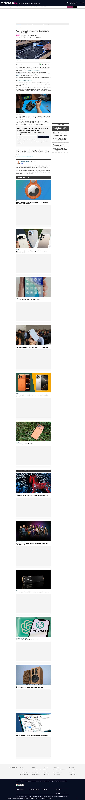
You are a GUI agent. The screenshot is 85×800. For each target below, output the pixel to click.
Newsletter (48, 64)
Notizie (17, 35)
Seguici (42, 64)
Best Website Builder (24, 774)
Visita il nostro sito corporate (60, 781)
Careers (44, 792)
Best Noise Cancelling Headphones (59, 769)
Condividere (20, 64)
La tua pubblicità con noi (34, 792)
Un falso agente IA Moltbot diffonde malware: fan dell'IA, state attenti (60, 128)
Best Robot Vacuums (73, 774)
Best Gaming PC (35, 772)
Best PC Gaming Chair (36, 774)
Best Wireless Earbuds (57, 772)
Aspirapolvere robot (35, 24)
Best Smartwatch (47, 774)
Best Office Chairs (56, 774)
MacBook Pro (37, 70)
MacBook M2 (18, 74)
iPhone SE (30, 80)
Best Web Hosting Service (25, 772)
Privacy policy (45, 789)
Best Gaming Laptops (36, 769)
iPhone (21, 27)
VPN (28, 7)
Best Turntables (56, 767)
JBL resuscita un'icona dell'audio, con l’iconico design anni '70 (61, 149)
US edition (32, 798)
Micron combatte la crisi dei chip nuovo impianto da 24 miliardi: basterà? (60, 139)
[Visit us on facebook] (70, 3)
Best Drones (71, 772)
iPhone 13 (25, 80)
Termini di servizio (30, 140)
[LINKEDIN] (22, 163)
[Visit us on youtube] (74, 3)
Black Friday (25, 24)
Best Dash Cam (72, 769)
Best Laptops (34, 767)
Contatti (40, 7)
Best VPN (21, 767)
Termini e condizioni (20, 789)
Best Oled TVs (46, 772)
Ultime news (22, 7)
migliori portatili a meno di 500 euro (25, 156)
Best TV (45, 769)
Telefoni (17, 27)
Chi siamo (18, 792)
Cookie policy (58, 789)
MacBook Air (30, 70)
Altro (45, 7)
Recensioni (34, 7)
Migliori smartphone (47, 24)
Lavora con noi (57, 24)
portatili (17, 75)
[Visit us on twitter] (72, 3)
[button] (82, 2)
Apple (24, 74)
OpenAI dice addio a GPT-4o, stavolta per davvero (60, 145)
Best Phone (46, 767)
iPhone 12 (20, 80)
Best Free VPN (22, 769)
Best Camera (71, 767)
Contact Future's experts (34, 789)
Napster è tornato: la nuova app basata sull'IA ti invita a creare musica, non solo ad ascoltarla (61, 134)
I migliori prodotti (13, 7)
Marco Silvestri (24, 35)
